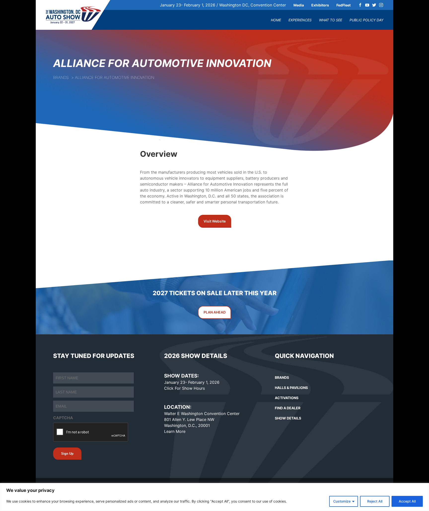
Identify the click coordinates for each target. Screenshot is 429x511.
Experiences (300, 20)
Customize (342, 501)
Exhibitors (320, 5)
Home (276, 20)
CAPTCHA (63, 417)
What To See (330, 20)
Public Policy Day (366, 20)
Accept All (407, 501)
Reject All (374, 501)
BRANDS (282, 377)
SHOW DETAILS (288, 418)
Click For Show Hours (184, 388)
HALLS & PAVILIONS (291, 387)
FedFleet (343, 5)
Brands (61, 77)
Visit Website (215, 221)
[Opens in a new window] (360, 5)
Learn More (174, 431)
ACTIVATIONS (286, 398)
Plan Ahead (215, 312)
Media (298, 5)
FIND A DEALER (287, 408)
